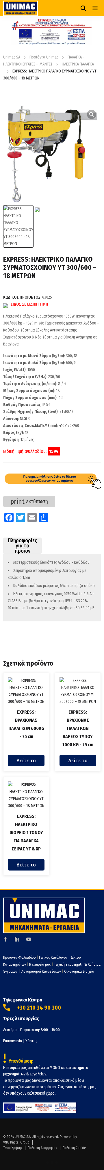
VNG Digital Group (16, 1142)
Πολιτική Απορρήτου (42, 1148)
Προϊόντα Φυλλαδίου (19, 957)
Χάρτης (31, 1040)
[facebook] (5, 939)
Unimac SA (11, 57)
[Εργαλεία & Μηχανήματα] (20, 8)
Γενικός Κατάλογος (53, 957)
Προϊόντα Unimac (43, 57)
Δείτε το (26, 760)
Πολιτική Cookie (74, 1148)
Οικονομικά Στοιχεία (79, 971)
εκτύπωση (29, 501)
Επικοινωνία (12, 1040)
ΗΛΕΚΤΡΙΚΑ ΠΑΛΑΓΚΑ (78, 64)
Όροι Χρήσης (12, 1148)
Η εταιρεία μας (40, 964)
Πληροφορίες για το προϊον (22, 546)
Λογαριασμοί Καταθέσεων (41, 971)
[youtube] (28, 939)
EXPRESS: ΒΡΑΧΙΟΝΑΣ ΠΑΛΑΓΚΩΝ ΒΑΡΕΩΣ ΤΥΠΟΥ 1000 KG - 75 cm (77, 728)
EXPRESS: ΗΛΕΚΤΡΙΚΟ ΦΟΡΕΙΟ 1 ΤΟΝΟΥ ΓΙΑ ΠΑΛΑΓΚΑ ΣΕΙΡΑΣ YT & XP (26, 832)
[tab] (22, 546)
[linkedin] (17, 939)
